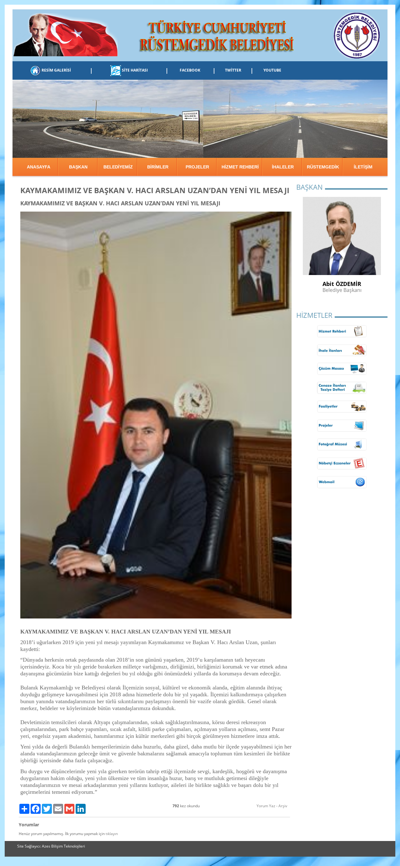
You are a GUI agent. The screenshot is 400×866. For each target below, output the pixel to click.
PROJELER (197, 166)
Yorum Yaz (266, 805)
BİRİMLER (157, 166)
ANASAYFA (38, 166)
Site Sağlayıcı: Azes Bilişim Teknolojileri (51, 846)
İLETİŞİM (363, 166)
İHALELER (283, 166)
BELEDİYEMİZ (118, 166)
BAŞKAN (78, 166)
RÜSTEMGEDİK (323, 166)
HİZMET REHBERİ (240, 166)
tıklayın (112, 833)
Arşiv (282, 805)
